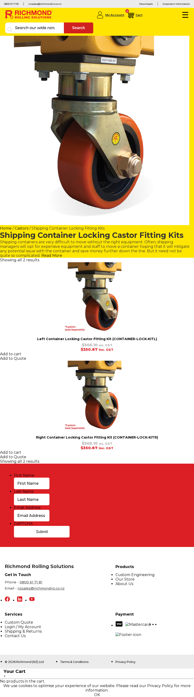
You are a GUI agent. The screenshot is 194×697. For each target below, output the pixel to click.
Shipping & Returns (23, 631)
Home (6, 228)
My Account (114, 15)
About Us (124, 584)
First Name (24, 475)
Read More (51, 255)
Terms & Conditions (74, 662)
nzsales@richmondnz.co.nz (45, 3)
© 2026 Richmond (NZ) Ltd (24, 662)
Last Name (24, 491)
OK (97, 695)
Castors (21, 228)
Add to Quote (13, 358)
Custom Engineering (135, 575)
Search (78, 28)
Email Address (27, 507)
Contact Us (15, 636)
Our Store (125, 579)
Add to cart (10, 354)
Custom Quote (19, 622)
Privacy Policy (125, 662)
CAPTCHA (23, 523)
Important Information (176, 3)
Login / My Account (23, 627)
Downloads (146, 3)
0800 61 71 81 (11, 3)
